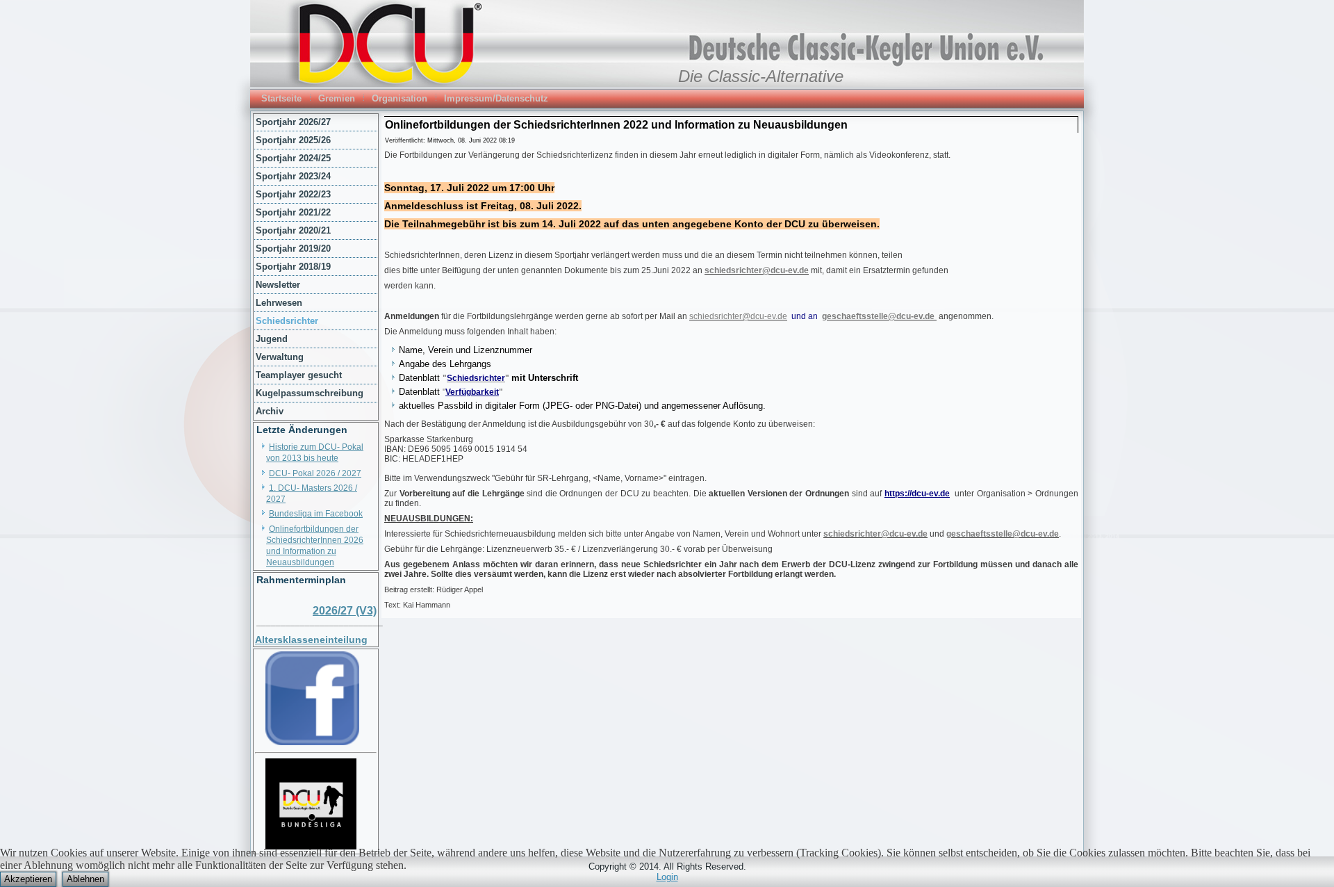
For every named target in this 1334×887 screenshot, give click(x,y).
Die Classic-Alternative (760, 76)
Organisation (399, 98)
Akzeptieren (28, 879)
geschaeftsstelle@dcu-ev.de (878, 316)
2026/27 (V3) (345, 611)
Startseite (281, 98)
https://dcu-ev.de (917, 493)
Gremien (336, 98)
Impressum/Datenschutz (496, 98)
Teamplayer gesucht (299, 375)
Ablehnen (85, 879)
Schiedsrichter (287, 321)
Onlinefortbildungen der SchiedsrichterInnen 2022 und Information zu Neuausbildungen (616, 125)
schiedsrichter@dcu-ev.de (757, 270)
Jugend (272, 339)
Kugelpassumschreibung (309, 393)
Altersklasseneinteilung (311, 639)
